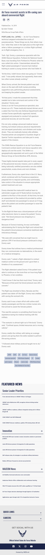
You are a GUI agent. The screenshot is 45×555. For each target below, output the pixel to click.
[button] (3, 4)
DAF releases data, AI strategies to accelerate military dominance (20, 455)
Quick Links (8, 511)
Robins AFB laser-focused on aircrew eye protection (17, 461)
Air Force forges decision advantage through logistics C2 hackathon (21, 491)
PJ (32, 358)
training (37, 358)
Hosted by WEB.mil (22, 552)
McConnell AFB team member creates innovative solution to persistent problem (22, 437)
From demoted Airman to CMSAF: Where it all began (17, 396)
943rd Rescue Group (35, 362)
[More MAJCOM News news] (41, 469)
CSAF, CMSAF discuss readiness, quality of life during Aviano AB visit (21, 423)
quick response (8, 362)
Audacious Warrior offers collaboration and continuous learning (20, 480)
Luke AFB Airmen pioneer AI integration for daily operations (19, 444)
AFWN (9, 355)
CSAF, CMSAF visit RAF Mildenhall (12, 417)
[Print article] (4, 19)
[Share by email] (8, 19)
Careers (7, 517)
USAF (14, 355)
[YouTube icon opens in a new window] (31, 546)
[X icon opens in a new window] (19, 546)
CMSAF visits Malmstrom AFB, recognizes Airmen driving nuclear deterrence (20, 403)
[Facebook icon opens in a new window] (13, 546)
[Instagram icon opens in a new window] (25, 546)
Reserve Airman (33, 355)
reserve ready (24, 362)
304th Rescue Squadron (23, 358)
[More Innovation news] (41, 431)
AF (19, 355)
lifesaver (17, 362)
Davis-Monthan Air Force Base (22, 365)
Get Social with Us (22, 527)
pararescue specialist (10, 358)
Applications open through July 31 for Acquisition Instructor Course (21, 497)
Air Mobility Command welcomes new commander (16, 475)
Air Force (24, 355)
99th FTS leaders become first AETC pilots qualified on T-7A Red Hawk (22, 486)
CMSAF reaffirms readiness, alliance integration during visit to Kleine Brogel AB (21, 410)
